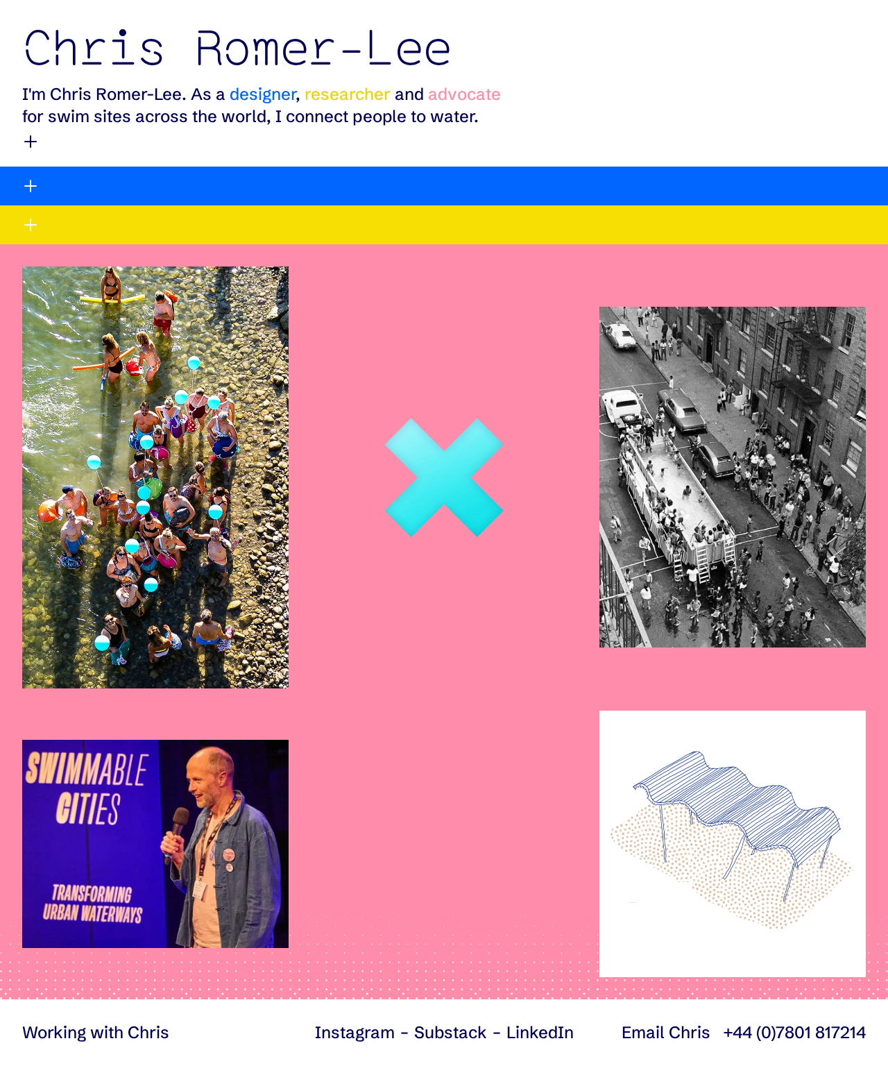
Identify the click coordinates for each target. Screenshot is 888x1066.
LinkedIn (540, 1032)
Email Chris (666, 1032)
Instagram (355, 1032)
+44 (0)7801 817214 (794, 1032)
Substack (450, 1032)
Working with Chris (95, 1032)
